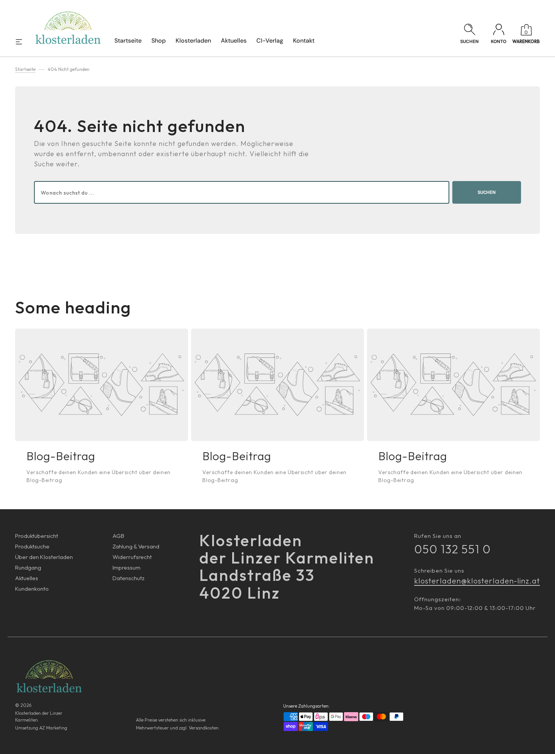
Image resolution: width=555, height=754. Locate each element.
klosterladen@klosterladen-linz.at (477, 580)
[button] (469, 34)
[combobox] (241, 192)
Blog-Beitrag (60, 456)
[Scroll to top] (545, 744)
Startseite (25, 69)
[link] (101, 385)
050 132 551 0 (452, 549)
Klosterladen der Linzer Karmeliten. (38, 716)
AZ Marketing (53, 728)
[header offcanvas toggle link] (22, 41)
